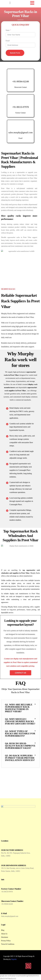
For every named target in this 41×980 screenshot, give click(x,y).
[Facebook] (21, 966)
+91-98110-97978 (20, 107)
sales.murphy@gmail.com (20, 132)
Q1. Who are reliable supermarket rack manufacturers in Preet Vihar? (18, 708)
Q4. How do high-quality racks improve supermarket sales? (20, 745)
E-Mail (4, 913)
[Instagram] (28, 966)
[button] (20, 708)
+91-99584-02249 (20, 81)
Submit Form (15, 53)
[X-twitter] (35, 966)
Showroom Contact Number (12, 901)
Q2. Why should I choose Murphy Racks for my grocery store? (20, 721)
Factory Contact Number (11, 889)
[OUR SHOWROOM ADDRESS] (3, 861)
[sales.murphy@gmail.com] (20, 126)
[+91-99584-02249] (20, 75)
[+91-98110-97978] (20, 100)
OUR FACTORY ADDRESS (12, 850)
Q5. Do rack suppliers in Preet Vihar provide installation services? (20, 757)
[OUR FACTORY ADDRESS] (3, 846)
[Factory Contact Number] (3, 885)
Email (8, 41)
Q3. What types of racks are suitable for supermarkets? (20, 733)
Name (7, 30)
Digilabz (14, 959)
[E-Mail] (3, 909)
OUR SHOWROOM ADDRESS (13, 865)
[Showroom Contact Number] (3, 897)
